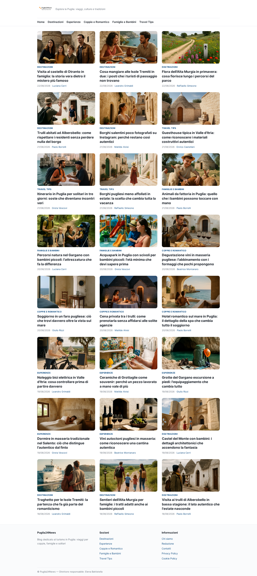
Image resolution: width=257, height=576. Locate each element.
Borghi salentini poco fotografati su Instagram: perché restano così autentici (128, 137)
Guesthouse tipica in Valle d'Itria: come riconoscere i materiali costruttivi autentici (188, 137)
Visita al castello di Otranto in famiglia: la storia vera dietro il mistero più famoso (61, 76)
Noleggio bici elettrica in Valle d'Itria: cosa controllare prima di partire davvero (62, 382)
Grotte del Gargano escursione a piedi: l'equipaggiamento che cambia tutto (188, 382)
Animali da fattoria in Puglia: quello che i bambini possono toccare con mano (190, 198)
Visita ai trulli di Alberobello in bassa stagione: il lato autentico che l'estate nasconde (191, 504)
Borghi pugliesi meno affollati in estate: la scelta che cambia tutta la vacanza (128, 198)
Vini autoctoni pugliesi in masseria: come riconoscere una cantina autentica (128, 443)
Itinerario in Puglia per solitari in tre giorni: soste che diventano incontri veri (65, 198)
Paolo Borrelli (59, 146)
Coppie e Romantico (96, 22)
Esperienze (74, 22)
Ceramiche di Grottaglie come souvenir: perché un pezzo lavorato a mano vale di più (128, 382)
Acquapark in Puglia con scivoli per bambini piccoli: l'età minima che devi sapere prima (128, 259)
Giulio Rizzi (58, 330)
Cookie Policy (169, 558)
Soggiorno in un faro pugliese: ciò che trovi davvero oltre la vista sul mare (64, 320)
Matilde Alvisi (121, 146)
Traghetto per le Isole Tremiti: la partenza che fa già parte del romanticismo (62, 504)
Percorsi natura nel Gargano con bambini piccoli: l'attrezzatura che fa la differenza (64, 259)
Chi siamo (167, 538)
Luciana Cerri (59, 85)
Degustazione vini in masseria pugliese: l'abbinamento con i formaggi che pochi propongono (188, 259)
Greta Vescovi (59, 208)
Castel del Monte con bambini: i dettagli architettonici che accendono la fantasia (187, 443)
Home (41, 22)
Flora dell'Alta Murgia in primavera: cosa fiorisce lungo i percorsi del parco (189, 76)
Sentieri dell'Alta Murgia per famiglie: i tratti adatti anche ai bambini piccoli (124, 504)
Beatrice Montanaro (187, 269)
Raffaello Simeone (187, 85)
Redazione (168, 543)
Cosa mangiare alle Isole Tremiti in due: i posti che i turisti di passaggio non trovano (128, 76)
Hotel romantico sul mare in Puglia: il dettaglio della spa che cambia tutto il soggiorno (190, 320)
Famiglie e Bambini (124, 22)
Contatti (166, 548)
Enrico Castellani (186, 146)
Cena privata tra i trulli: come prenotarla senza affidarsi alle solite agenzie (128, 320)
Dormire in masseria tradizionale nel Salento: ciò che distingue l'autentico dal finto (63, 443)
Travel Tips (146, 22)
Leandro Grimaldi (124, 85)
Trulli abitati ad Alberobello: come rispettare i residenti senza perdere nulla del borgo (65, 137)
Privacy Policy (170, 553)
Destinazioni (55, 22)
